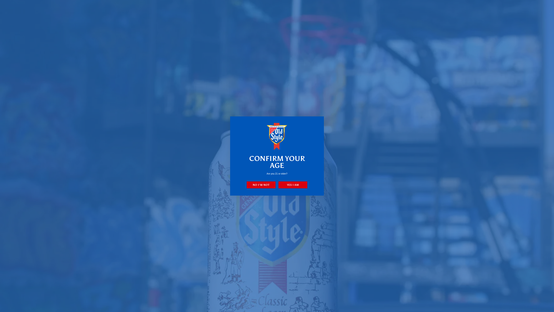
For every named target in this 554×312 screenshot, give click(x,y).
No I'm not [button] (261, 184)
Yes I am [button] (293, 184)
